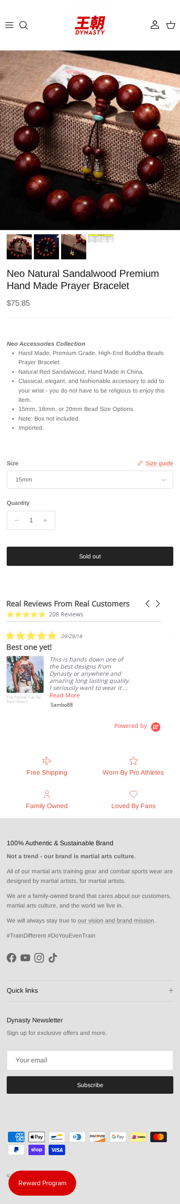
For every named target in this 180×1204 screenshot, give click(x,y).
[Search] (27, 25)
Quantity (18, 502)
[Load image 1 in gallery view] (90, 140)
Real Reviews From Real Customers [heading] (68, 603)
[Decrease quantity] (14, 520)
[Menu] (9, 25)
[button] (148, 603)
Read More (64, 695)
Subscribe (90, 1085)
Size (12, 463)
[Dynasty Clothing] (90, 25)
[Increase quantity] (47, 520)
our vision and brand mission (116, 920)
